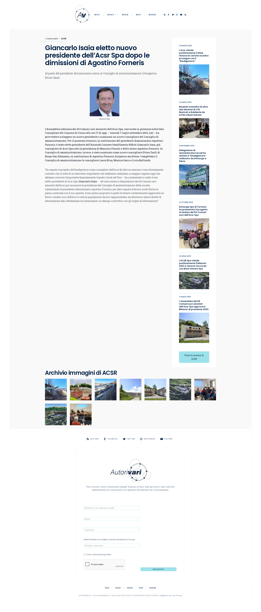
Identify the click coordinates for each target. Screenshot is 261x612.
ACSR (63, 38)
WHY (138, 14)
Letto (98, 554)
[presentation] (104, 564)
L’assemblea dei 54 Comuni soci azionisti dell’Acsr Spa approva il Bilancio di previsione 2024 (194, 305)
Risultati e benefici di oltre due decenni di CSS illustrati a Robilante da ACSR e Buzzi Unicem (193, 110)
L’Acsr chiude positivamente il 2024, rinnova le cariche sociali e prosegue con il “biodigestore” (194, 56)
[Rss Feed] (165, 15)
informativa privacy (101, 554)
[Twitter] (173, 15)
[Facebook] (169, 15)
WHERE (152, 14)
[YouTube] (181, 15)
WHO (97, 14)
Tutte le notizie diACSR (194, 357)
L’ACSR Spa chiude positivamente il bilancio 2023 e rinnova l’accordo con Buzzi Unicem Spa (192, 264)
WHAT (110, 14)
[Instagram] (177, 15)
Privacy (179, 595)
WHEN (125, 14)
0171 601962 (153, 595)
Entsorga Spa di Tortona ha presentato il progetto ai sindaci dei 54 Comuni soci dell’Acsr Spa (193, 211)
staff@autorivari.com (167, 595)
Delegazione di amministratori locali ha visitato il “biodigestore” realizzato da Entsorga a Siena (192, 156)
